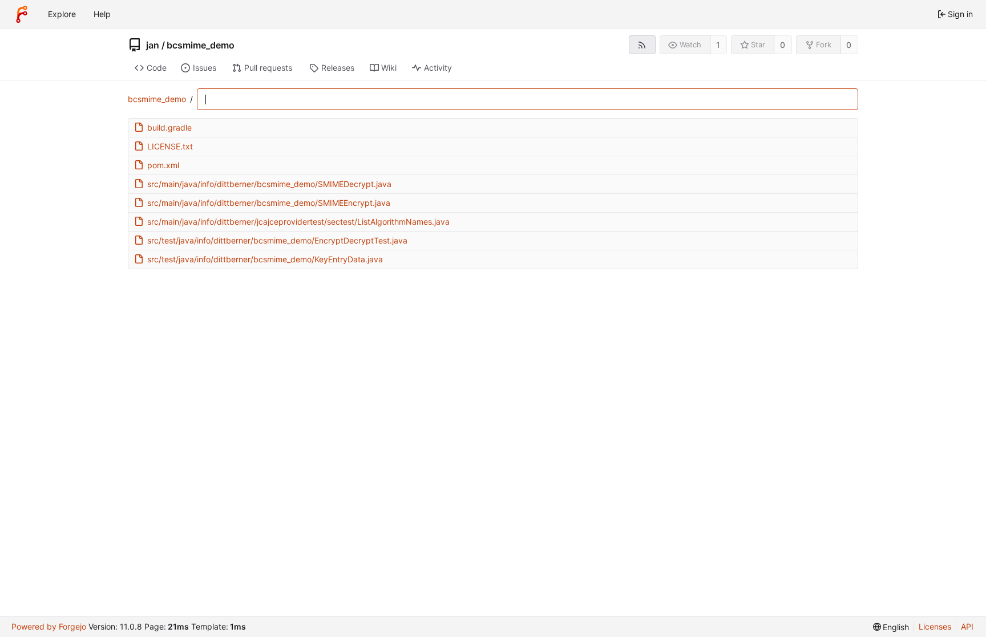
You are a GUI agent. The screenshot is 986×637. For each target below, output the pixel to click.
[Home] (22, 14)
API (967, 626)
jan (152, 45)
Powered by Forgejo (48, 626)
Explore (62, 14)
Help (102, 14)
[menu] (891, 627)
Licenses (935, 626)
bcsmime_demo (201, 45)
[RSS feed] (642, 44)
